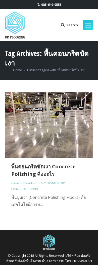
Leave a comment (24, 188)
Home (17, 70)
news (15, 183)
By (30, 183)
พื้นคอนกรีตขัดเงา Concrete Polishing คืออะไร (43, 170)
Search (72, 25)
